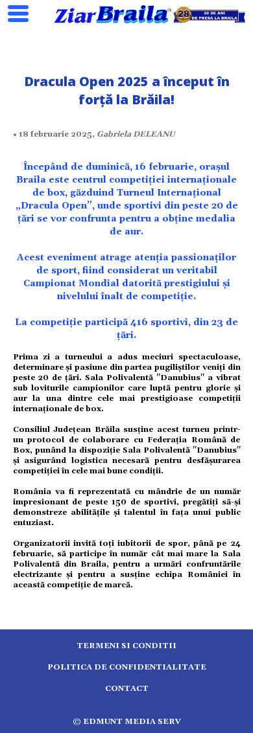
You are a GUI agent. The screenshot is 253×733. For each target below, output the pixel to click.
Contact (127, 689)
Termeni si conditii (126, 646)
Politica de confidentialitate (126, 667)
